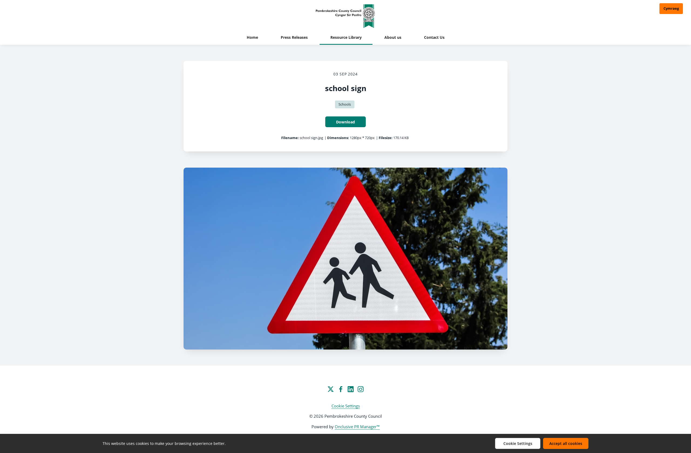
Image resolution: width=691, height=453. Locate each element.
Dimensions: (338, 137)
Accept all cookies (565, 443)
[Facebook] (341, 389)
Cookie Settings (345, 406)
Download (345, 122)
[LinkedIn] (351, 389)
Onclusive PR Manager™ (357, 426)
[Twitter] (331, 389)
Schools (344, 104)
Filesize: (385, 137)
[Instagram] (361, 389)
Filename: (290, 137)
